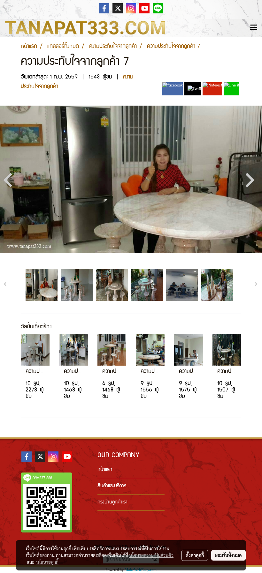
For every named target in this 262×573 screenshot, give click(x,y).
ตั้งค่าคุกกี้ (195, 555)
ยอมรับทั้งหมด (228, 555)
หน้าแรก (104, 470)
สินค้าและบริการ (111, 486)
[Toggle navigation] (254, 28)
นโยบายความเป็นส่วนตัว (151, 555)
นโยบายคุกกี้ (47, 562)
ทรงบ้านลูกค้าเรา (112, 502)
